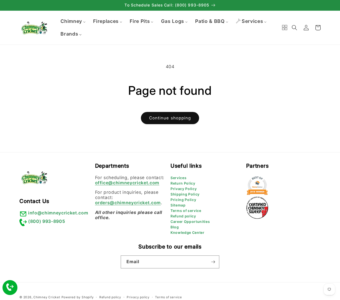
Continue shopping (170, 117)
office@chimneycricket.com (127, 182)
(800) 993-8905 (46, 221)
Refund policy (183, 216)
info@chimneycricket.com (58, 212)
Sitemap (178, 205)
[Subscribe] (213, 261)
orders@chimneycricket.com (128, 202)
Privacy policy (138, 297)
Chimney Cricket (46, 297)
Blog (174, 227)
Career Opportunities (190, 221)
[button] (294, 28)
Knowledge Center (187, 232)
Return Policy (182, 183)
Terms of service (185, 210)
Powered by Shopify (77, 297)
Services (178, 178)
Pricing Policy (183, 200)
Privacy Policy (183, 189)
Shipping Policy (185, 194)
